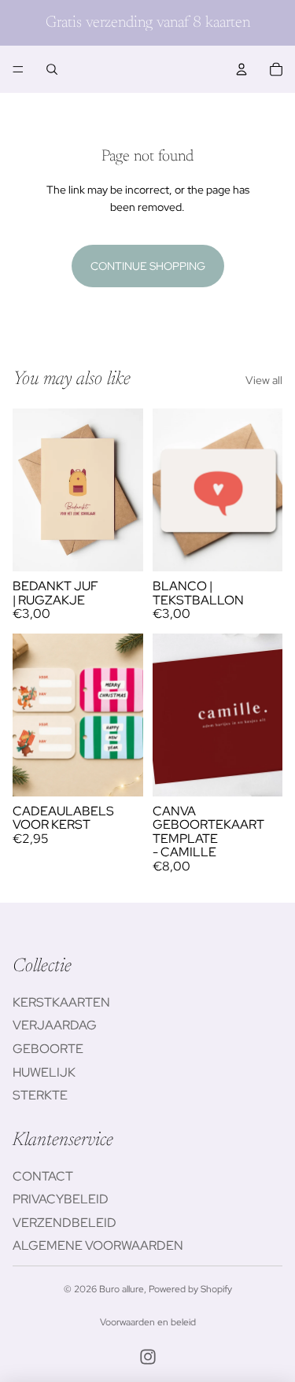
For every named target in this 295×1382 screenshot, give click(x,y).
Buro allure (121, 1289)
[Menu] (18, 69)
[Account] (241, 69)
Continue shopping (147, 266)
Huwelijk (44, 1072)
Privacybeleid (61, 1199)
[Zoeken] (52, 69)
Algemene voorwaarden (98, 1245)
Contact (43, 1176)
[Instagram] (147, 1356)
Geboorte (48, 1048)
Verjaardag (55, 1025)
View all (263, 380)
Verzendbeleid (64, 1222)
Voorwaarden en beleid (148, 1322)
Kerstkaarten (61, 1002)
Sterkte (40, 1095)
